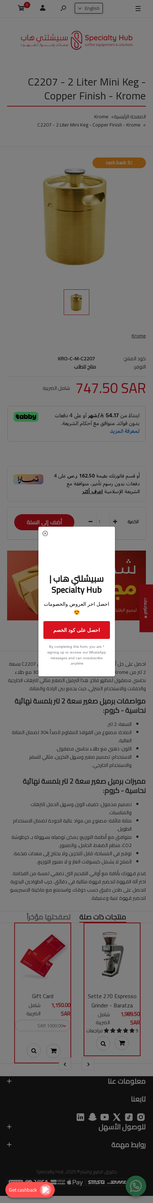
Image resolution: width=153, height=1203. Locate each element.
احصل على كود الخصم (76, 629)
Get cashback (23, 1189)
